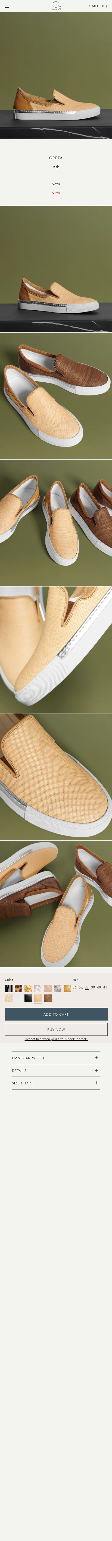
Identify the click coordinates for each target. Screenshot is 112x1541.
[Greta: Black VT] (28, 998)
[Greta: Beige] (48, 988)
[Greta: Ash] (38, 998)
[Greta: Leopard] (18, 988)
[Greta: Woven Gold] (28, 988)
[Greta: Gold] (67, 988)
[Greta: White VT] (18, 998)
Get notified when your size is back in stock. (56, 1039)
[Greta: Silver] (57, 988)
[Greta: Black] (9, 988)
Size (75, 979)
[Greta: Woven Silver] (38, 988)
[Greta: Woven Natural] (9, 998)
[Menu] (7, 6)
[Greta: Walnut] (48, 998)
